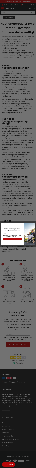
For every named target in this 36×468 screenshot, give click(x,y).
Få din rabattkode (12, 239)
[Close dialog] (34, 224)
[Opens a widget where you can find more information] (8, 464)
